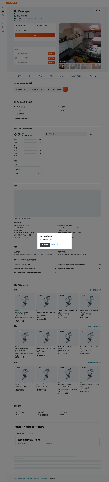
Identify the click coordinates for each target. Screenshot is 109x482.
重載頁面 (45, 245)
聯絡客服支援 (54, 244)
